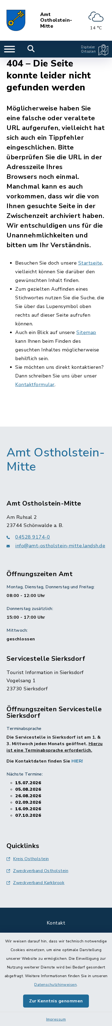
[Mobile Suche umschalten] (31, 49)
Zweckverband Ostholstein (40, 871)
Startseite (90, 263)
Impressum (56, 1019)
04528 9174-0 (32, 537)
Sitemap (86, 332)
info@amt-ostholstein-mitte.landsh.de (60, 545)
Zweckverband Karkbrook (38, 883)
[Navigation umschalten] (9, 49)
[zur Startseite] (16, 20)
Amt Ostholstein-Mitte (56, 20)
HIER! (77, 761)
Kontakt (56, 923)
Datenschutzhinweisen (55, 984)
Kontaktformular (35, 384)
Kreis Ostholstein (31, 859)
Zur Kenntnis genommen (56, 1001)
